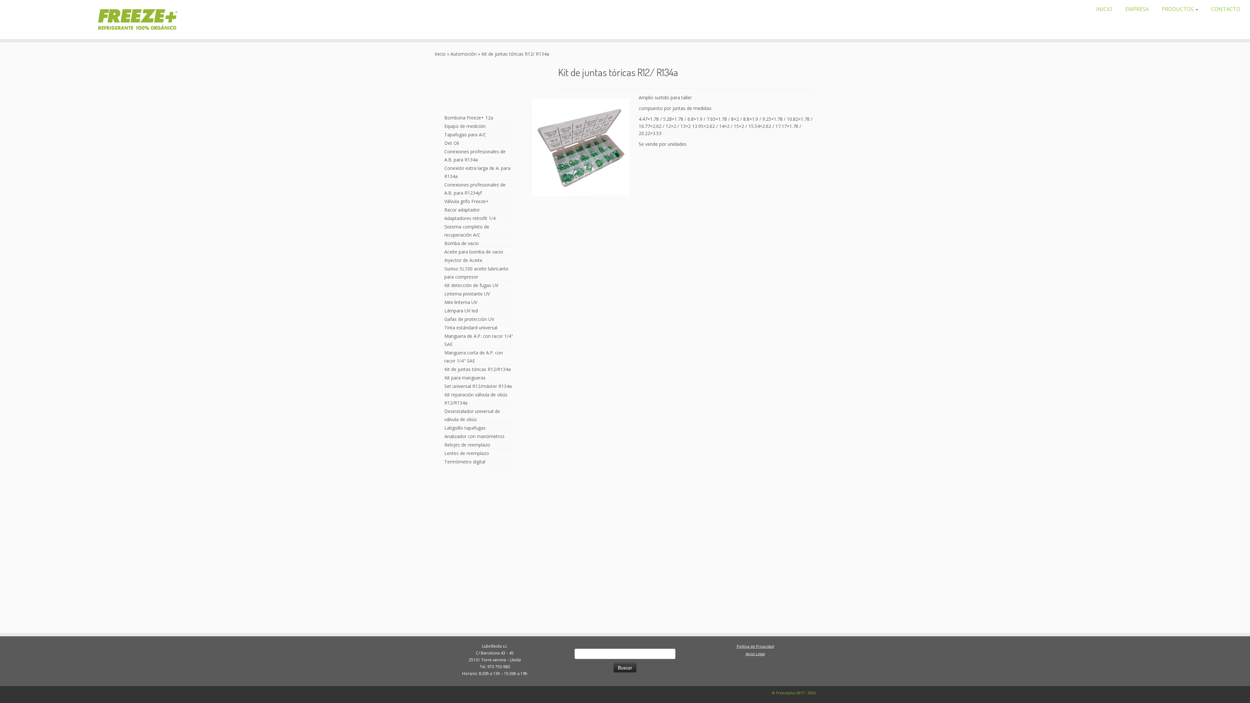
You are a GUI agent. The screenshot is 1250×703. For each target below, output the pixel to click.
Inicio (440, 54)
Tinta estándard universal (470, 327)
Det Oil (451, 143)
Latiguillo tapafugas (465, 428)
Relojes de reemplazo (467, 445)
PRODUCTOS (1178, 9)
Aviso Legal (755, 653)
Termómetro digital (464, 462)
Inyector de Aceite (463, 260)
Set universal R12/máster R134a (478, 386)
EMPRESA (1137, 9)
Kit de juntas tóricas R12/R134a (477, 369)
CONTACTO (1225, 9)
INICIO (1104, 9)
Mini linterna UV (460, 302)
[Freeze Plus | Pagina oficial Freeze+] (147, 19)
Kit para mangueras (465, 378)
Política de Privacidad (755, 646)
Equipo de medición (465, 126)
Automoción (464, 54)
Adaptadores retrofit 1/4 (469, 218)
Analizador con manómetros (474, 436)
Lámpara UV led (461, 311)
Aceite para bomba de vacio (473, 252)
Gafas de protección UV (469, 319)
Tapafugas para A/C (465, 134)
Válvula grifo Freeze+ (466, 201)
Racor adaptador (462, 210)
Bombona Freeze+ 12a (468, 118)
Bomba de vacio (461, 243)
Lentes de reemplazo (466, 453)
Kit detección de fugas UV (471, 285)
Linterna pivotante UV (467, 294)
